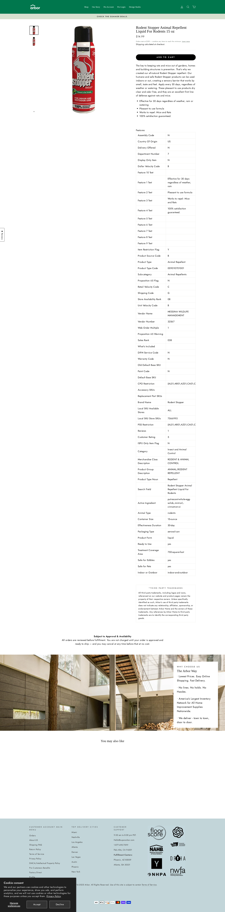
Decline (60, 904)
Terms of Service (36, 854)
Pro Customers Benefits (39, 867)
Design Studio (135, 7)
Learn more (186, 41)
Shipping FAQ (35, 844)
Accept (37, 904)
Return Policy (35, 849)
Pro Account (109, 7)
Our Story (96, 7)
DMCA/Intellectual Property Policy (44, 863)
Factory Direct (35, 872)
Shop (86, 7)
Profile (32, 877)
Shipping (140, 44)
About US (33, 840)
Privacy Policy (54, 896)
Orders (32, 835)
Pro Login (121, 7)
